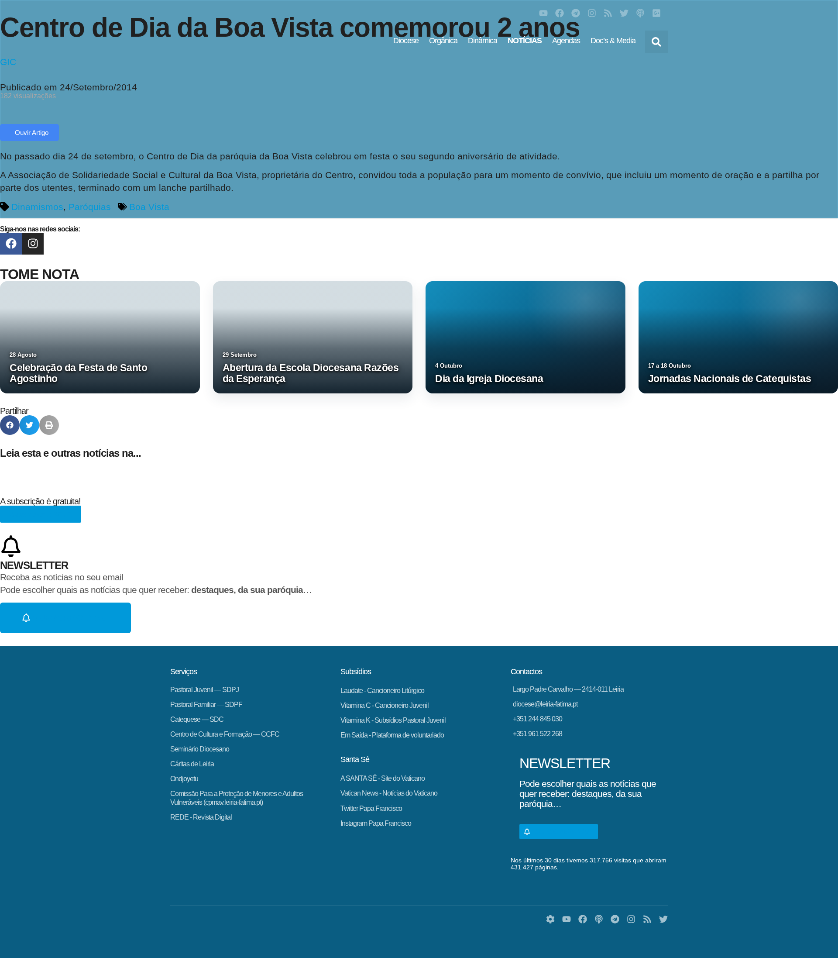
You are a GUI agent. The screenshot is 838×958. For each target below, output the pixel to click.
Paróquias (90, 207)
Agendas (566, 40)
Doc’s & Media (613, 40)
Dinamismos (37, 207)
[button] (656, 42)
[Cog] (550, 919)
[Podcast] (640, 13)
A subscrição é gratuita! (40, 501)
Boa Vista (149, 207)
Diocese (406, 40)
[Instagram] (591, 13)
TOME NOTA (39, 274)
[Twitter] (624, 13)
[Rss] (608, 13)
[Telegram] (575, 13)
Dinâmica (482, 40)
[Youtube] (543, 13)
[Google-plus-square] (656, 13)
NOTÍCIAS (525, 40)
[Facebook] (559, 13)
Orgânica (443, 40)
